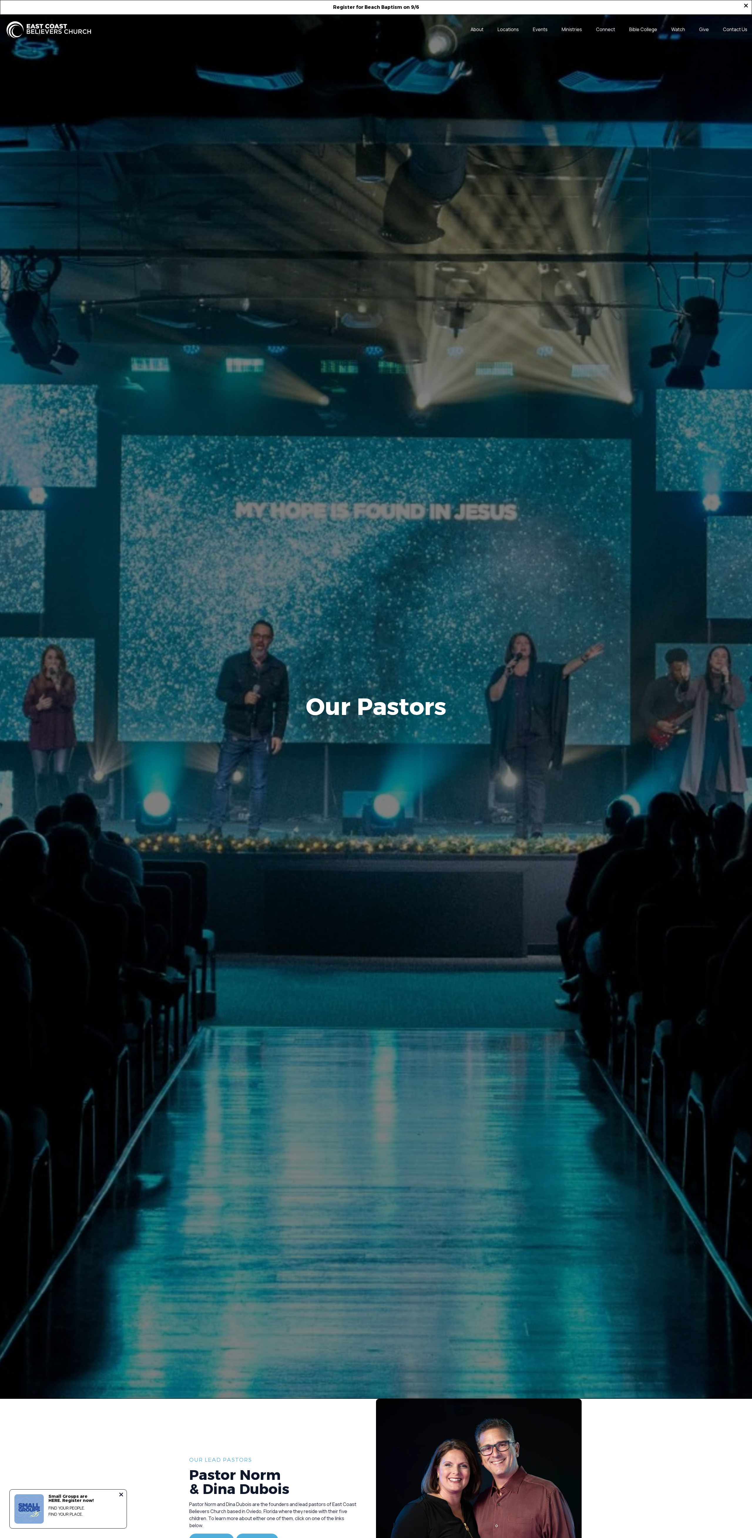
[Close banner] (746, 6)
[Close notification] (121, 1495)
